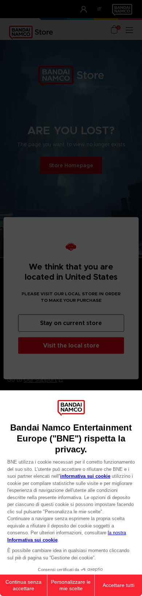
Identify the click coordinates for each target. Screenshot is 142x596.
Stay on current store (71, 322)
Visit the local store (71, 345)
